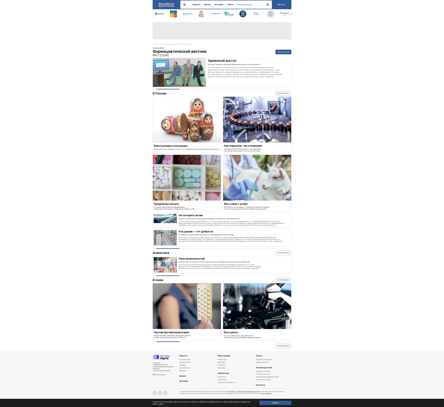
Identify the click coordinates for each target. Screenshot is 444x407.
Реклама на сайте (263, 371)
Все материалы (283, 93)
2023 (181, 44)
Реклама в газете (263, 374)
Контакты (260, 385)
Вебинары (222, 362)
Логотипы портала (263, 380)
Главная (155, 44)
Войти (282, 5)
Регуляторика (185, 359)
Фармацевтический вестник (169, 44)
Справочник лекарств (226, 382)
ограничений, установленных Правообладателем (242, 391)
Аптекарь (219, 4)
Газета (230, 4)
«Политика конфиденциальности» (160, 364)
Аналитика (222, 377)
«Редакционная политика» (162, 370)
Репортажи (222, 359)
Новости (196, 4)
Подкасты (222, 365)
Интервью (222, 368)
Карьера (182, 371)
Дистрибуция (184, 368)
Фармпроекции (244, 4)
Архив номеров (283, 52)
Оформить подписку (264, 359)
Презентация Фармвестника (267, 377)
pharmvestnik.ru (266, 393)
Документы (222, 380)
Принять (275, 403)
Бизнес (207, 4)
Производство (185, 362)
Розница (182, 365)
